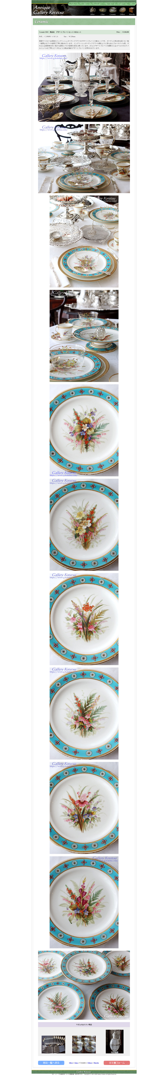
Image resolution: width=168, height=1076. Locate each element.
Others (90, 1063)
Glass (76, 1063)
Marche (96, 1063)
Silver (71, 1063)
